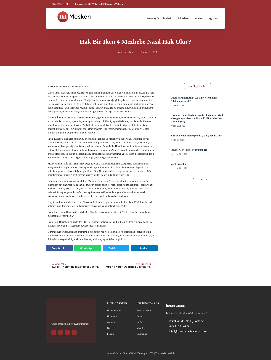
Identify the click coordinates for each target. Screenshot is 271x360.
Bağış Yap (213, 18)
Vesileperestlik (178, 164)
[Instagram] (208, 4)
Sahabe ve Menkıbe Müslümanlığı (189, 150)
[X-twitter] (67, 332)
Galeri (167, 18)
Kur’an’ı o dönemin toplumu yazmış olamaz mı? (196, 135)
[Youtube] (203, 4)
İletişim (198, 18)
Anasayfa (153, 18)
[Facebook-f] (74, 332)
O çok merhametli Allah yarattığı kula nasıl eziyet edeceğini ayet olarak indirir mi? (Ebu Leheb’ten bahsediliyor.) (197, 118)
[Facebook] (219, 4)
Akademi (183, 18)
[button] (223, 4)
